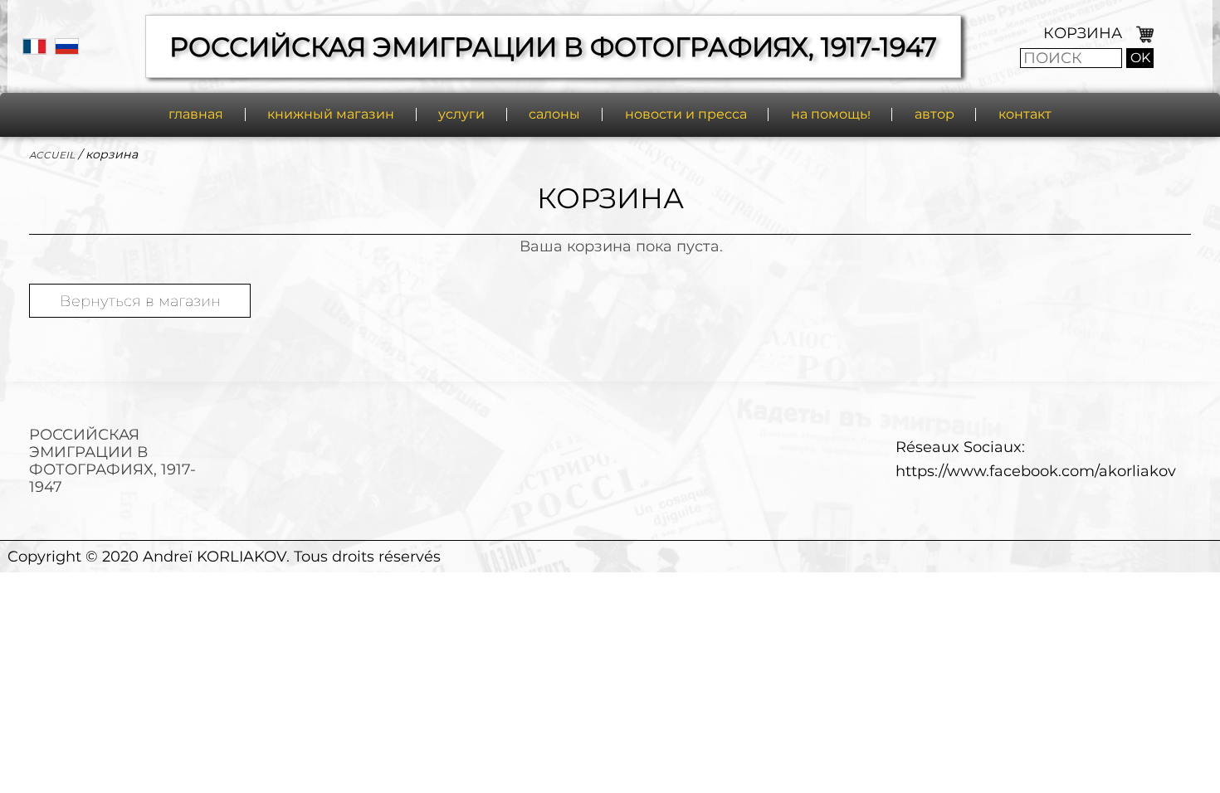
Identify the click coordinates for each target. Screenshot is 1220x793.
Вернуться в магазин (140, 300)
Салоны (554, 114)
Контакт (1025, 114)
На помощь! (831, 114)
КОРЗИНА (1082, 32)
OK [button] (1140, 58)
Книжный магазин (330, 114)
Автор (934, 114)
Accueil (52, 154)
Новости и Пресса (686, 114)
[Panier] (1143, 32)
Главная (195, 114)
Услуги (461, 114)
